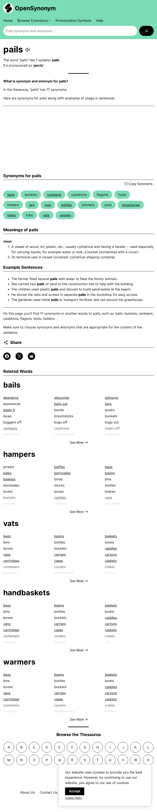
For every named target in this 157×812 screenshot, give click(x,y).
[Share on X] (19, 356)
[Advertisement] (78, 139)
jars (32, 205)
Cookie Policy (73, 798)
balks (7, 473)
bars (108, 404)
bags (108, 467)
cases (58, 561)
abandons (10, 398)
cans (6, 554)
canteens (54, 195)
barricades (62, 473)
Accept (74, 791)
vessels (65, 215)
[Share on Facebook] (7, 356)
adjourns (111, 398)
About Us (27, 792)
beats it (9, 410)
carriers (60, 554)
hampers (19, 454)
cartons (111, 554)
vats (46, 215)
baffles (59, 467)
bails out (60, 404)
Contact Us (48, 792)
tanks (11, 215)
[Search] (146, 31)
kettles (66, 205)
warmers (19, 661)
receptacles (131, 205)
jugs (48, 205)
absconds (61, 398)
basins (110, 473)
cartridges (11, 561)
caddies (111, 548)
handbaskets (26, 592)
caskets (111, 561)
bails (11, 195)
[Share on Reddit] (31, 356)
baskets (9, 479)
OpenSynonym (35, 8)
